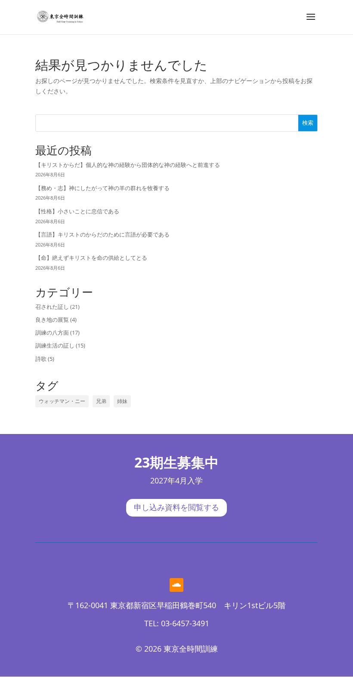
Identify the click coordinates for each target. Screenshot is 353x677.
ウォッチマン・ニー (62, 401)
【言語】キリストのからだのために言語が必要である (102, 234)
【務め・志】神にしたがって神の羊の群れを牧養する (102, 188)
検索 (307, 122)
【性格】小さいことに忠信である (77, 211)
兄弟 (101, 401)
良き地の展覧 (52, 319)
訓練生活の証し (54, 345)
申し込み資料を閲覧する (176, 507)
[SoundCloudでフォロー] (176, 585)
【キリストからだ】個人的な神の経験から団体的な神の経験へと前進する (127, 165)
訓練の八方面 (52, 332)
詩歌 (40, 359)
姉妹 (122, 401)
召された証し (52, 307)
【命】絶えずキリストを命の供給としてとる (91, 258)
